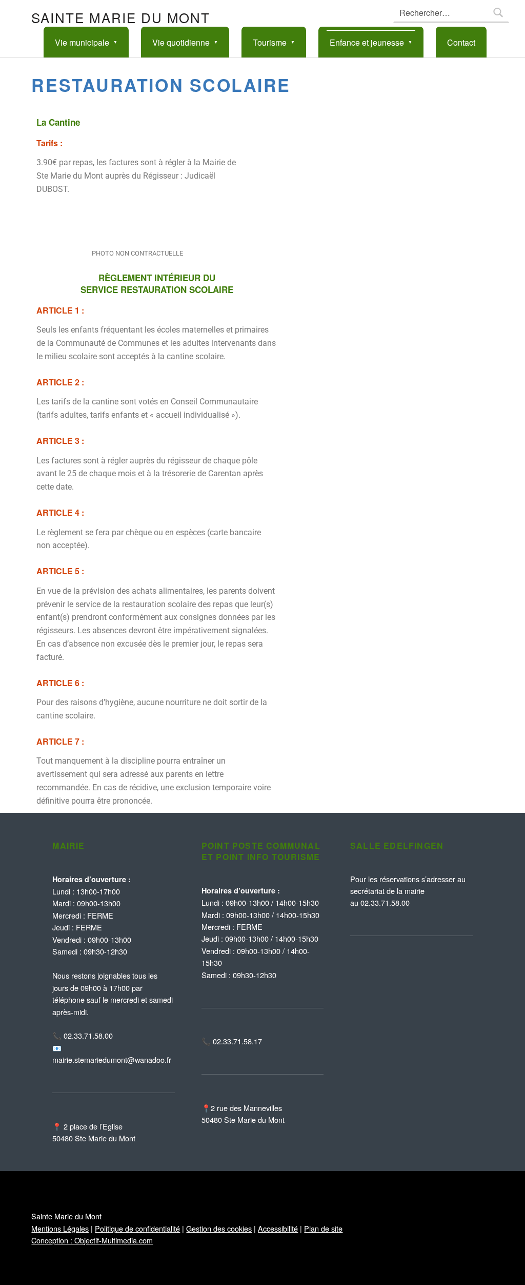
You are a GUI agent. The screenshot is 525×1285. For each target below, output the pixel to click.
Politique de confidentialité (137, 1228)
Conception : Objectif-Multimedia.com (92, 1240)
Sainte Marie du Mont (120, 17)
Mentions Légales (60, 1228)
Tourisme (270, 42)
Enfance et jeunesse (367, 42)
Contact (461, 42)
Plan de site (323, 1228)
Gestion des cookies (219, 1228)
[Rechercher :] (451, 13)
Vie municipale (82, 42)
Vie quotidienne (181, 42)
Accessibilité (278, 1228)
